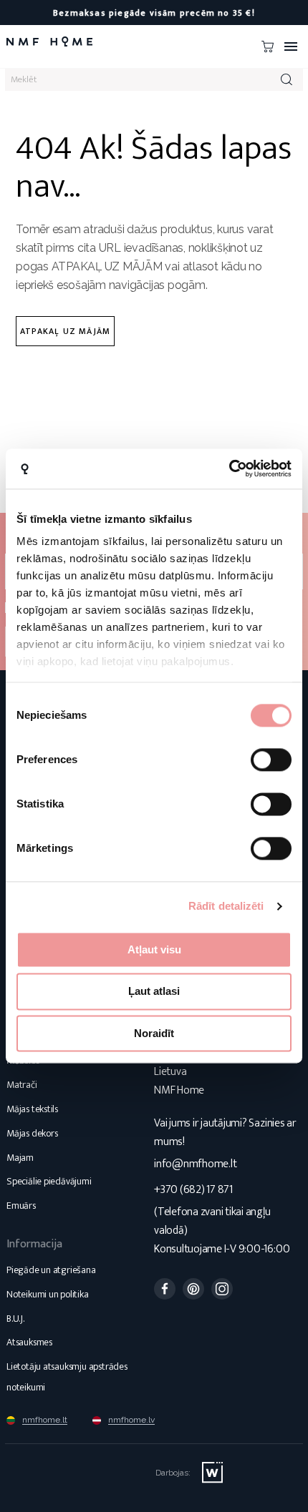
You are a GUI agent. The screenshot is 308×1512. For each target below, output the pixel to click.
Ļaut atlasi (154, 992)
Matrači (21, 1084)
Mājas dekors (31, 1133)
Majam (20, 1157)
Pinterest (193, 1289)
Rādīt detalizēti (226, 906)
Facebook (164, 1289)
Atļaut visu (154, 949)
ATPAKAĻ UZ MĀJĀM (65, 331)
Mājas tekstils (32, 1109)
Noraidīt (154, 1033)
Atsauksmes (29, 1342)
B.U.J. (15, 1318)
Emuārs (21, 1205)
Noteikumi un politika (47, 1294)
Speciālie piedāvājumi (49, 1181)
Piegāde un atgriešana (51, 1270)
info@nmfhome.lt (195, 1164)
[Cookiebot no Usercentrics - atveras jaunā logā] (229, 468)
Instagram (222, 1289)
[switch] (271, 759)
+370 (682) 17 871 (193, 1189)
